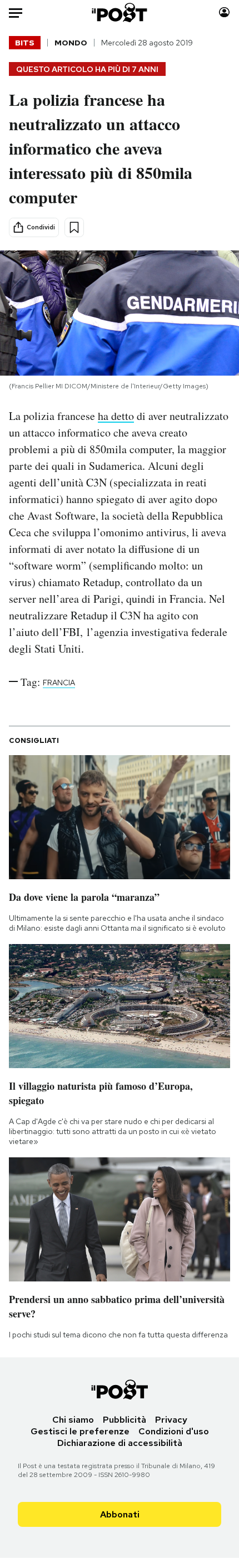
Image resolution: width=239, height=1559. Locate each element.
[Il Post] (120, 12)
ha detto (116, 415)
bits (24, 43)
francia (59, 683)
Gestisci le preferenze (80, 1431)
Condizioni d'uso (173, 1431)
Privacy (171, 1419)
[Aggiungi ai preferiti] (74, 227)
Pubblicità (124, 1419)
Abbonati (120, 1514)
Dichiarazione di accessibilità (119, 1443)
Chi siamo (73, 1419)
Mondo (70, 43)
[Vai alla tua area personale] (224, 12)
